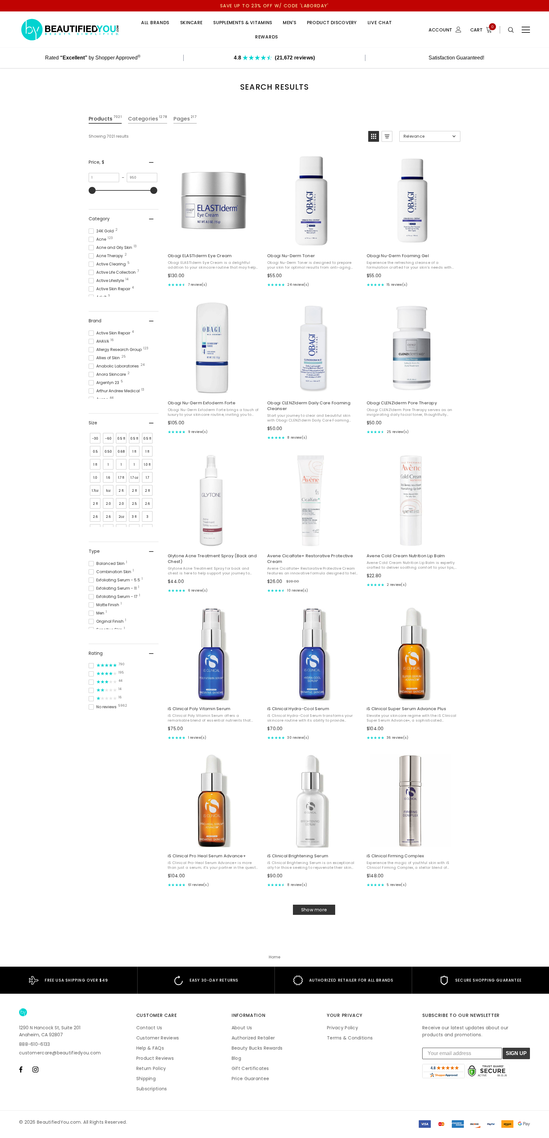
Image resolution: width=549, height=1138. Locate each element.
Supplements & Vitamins (242, 22)
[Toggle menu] (526, 30)
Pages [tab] (185, 118)
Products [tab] (105, 118)
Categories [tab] (147, 118)
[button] (373, 136)
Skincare (191, 22)
